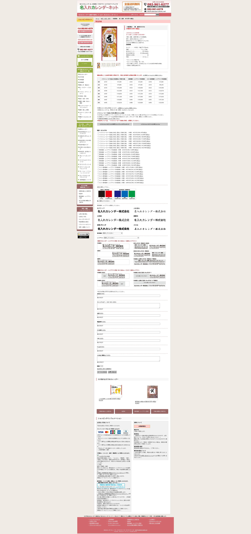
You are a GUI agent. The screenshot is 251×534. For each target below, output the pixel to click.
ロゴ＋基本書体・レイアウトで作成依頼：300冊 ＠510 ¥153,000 (121, 176)
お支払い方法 (82, 216)
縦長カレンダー (83, 129)
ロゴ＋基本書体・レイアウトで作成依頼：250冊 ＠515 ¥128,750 (121, 174)
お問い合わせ (134, 14)
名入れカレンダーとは (155, 521)
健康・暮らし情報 (84, 110)
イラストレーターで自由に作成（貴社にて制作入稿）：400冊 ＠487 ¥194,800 (125, 145)
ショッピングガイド (95, 519)
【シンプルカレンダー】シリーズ (84, 176)
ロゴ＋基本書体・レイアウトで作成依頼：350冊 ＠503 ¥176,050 (121, 178)
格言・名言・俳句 (84, 98)
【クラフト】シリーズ (85, 164)
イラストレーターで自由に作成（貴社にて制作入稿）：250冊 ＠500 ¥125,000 (124, 139)
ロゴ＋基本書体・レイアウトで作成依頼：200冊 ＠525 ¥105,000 (121, 171)
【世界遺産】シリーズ (85, 180)
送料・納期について (84, 227)
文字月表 (81, 77)
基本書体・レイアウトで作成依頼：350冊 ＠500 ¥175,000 (119, 160)
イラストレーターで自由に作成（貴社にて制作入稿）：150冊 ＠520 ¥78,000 (124, 134)
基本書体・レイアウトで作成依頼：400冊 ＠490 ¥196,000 (119, 163)
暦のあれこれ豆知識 (154, 523)
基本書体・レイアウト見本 (141, 411)
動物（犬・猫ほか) (84, 85)
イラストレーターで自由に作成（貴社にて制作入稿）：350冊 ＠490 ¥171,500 (125, 143)
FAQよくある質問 (113, 521)
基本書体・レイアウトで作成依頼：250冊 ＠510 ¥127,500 (119, 156)
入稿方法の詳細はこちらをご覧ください (109, 118)
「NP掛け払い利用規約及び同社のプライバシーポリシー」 (112, 493)
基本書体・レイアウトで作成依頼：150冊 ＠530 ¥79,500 (119, 152)
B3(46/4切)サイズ (83, 144)
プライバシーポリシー (85, 224)
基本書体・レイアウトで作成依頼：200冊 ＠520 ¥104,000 (119, 154)
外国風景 (81, 82)
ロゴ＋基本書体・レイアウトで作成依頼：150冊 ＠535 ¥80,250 (120, 169)
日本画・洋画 (82, 96)
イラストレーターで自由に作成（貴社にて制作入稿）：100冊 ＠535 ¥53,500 (123, 132)
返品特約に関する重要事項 (104, 369)
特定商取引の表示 (83, 222)
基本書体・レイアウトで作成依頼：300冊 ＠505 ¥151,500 (119, 158)
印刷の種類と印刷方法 (160, 411)
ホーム (97, 18)
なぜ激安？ (152, 519)
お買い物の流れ (83, 214)
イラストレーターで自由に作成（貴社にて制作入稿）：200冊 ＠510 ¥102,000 (124, 137)
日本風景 (81, 79)
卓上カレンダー (83, 74)
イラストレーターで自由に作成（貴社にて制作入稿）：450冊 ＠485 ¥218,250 (125, 147)
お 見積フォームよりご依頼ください (152, 75)
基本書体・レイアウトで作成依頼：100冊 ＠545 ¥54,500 (118, 150)
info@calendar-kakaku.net (141, 530)
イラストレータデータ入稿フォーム (150, 124)
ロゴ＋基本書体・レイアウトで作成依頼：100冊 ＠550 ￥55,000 (120, 167)
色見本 (81, 193)
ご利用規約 (111, 519)
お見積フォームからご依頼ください (127, 108)
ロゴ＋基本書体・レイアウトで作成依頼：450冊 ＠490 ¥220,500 (121, 182)
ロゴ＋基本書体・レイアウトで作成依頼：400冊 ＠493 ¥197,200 (121, 180)
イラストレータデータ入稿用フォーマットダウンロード (114, 124)
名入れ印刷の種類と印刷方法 (135, 525)
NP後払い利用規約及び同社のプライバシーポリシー (111, 473)
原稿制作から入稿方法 (133, 519)
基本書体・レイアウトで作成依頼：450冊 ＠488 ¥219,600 (119, 165)
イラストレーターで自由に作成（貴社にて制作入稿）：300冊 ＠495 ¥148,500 (124, 141)
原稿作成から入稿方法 (85, 191)
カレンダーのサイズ (84, 219)
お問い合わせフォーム (147, 455)
